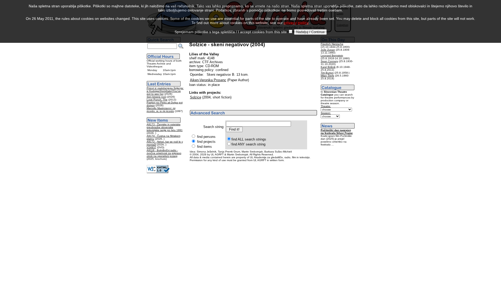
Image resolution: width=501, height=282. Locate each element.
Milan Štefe (327, 75)
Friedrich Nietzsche (332, 44)
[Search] (181, 46)
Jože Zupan (328, 49)
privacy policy (296, 23)
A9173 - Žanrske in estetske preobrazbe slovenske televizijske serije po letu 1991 (165, 127)
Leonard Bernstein (332, 55)
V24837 (151, 147)
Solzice (195, 97)
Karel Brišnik (328, 67)
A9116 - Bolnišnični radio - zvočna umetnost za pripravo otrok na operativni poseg (164, 153)
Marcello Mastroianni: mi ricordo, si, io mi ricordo (161, 110)
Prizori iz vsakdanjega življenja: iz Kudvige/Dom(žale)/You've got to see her (165, 91)
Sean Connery (329, 61)
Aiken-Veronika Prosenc (208, 80)
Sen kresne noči (156, 96)
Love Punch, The (157, 99)
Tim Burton (327, 72)
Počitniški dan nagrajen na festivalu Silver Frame (337, 131)
